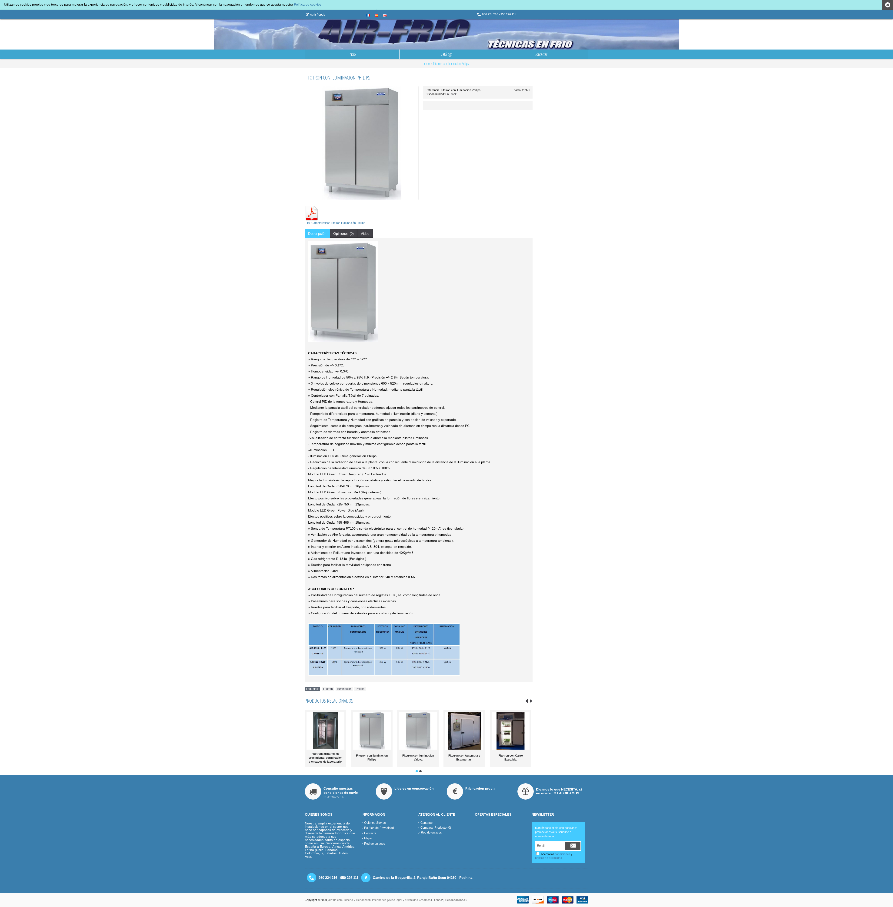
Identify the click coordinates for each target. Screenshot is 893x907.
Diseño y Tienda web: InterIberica (365, 900)
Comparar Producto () (435, 827)
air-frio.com (335, 900)
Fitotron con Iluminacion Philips (325, 757)
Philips (360, 689)
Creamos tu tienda (430, 900)
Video (365, 234)
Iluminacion (344, 689)
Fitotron (328, 689)
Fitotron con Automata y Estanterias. (418, 757)
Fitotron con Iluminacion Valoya (372, 757)
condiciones (562, 854)
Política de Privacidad (379, 828)
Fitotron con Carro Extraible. (464, 757)
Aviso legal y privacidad (403, 900)
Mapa (368, 838)
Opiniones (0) (343, 234)
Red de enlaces (374, 843)
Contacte (370, 833)
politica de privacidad (548, 858)
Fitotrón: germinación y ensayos (510, 757)
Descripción (317, 234)
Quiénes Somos (375, 822)
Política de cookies (307, 4)
